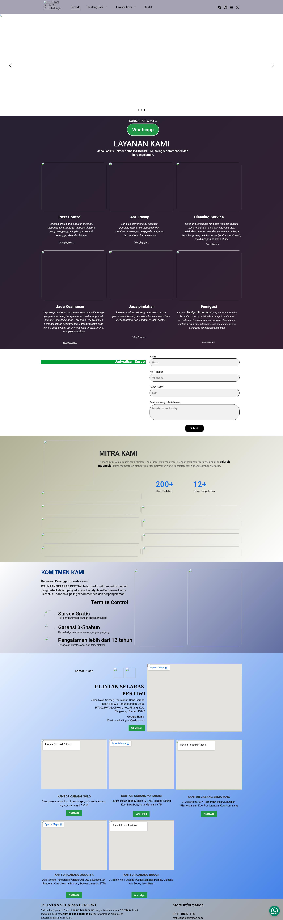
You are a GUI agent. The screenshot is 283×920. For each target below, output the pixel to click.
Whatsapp (143, 130)
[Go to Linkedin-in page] (233, 7)
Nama (153, 356)
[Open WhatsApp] (274, 911)
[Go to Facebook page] (221, 7)
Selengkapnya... (66, 242)
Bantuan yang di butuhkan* (165, 402)
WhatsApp (73, 895)
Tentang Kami (95, 7)
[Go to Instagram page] (227, 7)
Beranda (75, 7)
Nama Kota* (156, 387)
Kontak (148, 7)
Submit (194, 428)
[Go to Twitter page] (237, 7)
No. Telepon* (157, 371)
